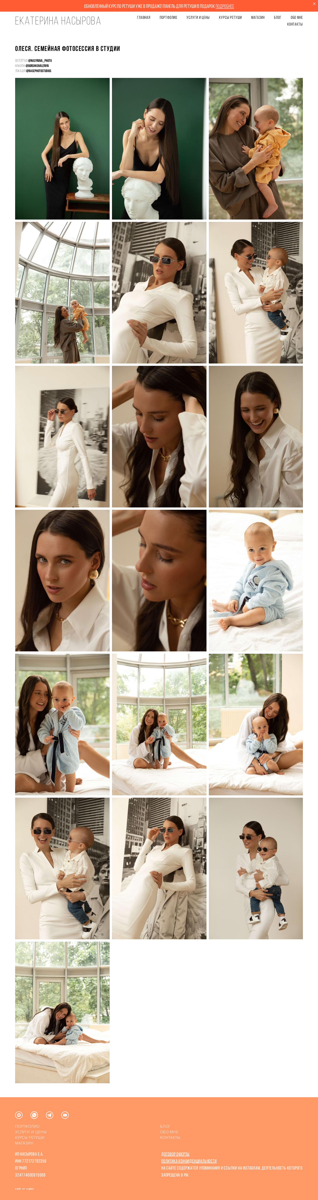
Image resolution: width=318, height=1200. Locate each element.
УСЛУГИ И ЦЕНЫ (198, 17)
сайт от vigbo (24, 1189)
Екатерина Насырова (58, 20)
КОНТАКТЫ (295, 24)
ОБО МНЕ (297, 17)
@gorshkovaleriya (37, 66)
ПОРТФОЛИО (168, 17)
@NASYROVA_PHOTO (40, 61)
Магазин (258, 17)
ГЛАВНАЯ (143, 17)
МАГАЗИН (24, 1143)
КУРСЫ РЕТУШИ (230, 17)
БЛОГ (277, 17)
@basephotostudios (38, 71)
